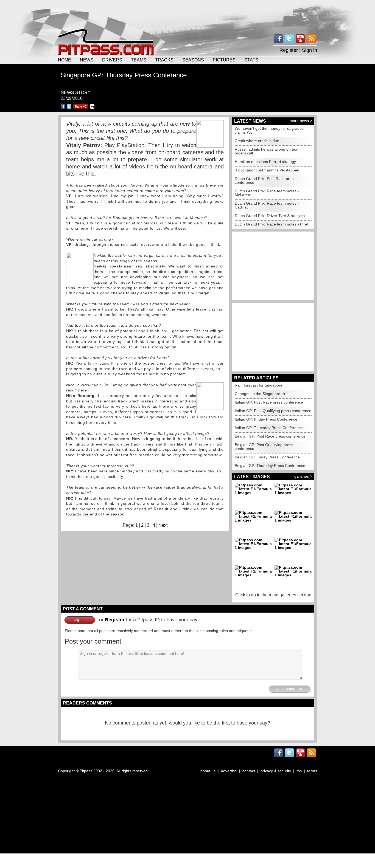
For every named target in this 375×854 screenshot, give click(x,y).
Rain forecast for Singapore (258, 385)
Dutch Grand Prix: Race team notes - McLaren (267, 193)
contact (248, 771)
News (86, 59)
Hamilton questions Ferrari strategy (265, 161)
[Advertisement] (187, 13)
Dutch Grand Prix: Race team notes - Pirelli (272, 224)
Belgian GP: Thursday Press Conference (270, 465)
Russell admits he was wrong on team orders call (268, 151)
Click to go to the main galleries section (273, 595)
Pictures (224, 59)
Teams (138, 59)
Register (288, 50)
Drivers (112, 59)
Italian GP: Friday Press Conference (266, 419)
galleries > (303, 476)
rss (299, 771)
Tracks (164, 59)
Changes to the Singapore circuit (263, 393)
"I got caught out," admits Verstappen (267, 170)
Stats (251, 59)
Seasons (193, 59)
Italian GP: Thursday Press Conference (269, 427)
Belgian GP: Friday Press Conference (267, 457)
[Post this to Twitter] (69, 106)
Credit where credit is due (257, 141)
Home (64, 59)
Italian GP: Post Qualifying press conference (273, 410)
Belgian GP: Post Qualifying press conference (264, 446)
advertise (229, 771)
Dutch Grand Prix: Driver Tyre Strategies (270, 215)
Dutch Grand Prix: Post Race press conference (265, 180)
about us (208, 771)
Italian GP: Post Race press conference (269, 402)
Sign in (309, 50)
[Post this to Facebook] (63, 106)
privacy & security (276, 771)
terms (312, 771)
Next (162, 525)
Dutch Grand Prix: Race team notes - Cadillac (267, 205)
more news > (301, 121)
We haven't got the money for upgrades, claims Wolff (270, 130)
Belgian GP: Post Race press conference (270, 436)
